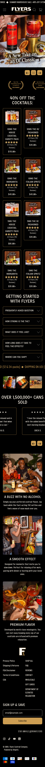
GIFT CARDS (30, 684)
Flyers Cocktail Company (19, 747)
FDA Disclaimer (9, 670)
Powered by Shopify (11, 749)
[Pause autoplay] (33, 72)
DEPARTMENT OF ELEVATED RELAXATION (31, 693)
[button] (34, 10)
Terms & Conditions (11, 675)
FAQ (26, 665)
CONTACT (29, 675)
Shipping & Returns (11, 665)
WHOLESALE (30, 679)
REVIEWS (28, 670)
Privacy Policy (9, 661)
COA (4, 679)
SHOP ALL (29, 661)
